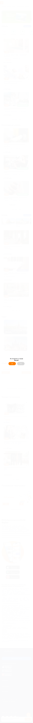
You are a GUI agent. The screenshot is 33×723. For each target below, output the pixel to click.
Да (12, 363)
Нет (21, 363)
